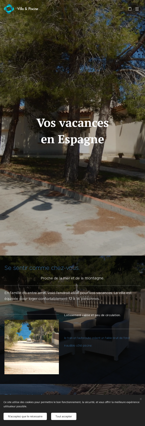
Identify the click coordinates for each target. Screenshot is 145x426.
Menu (137, 8)
